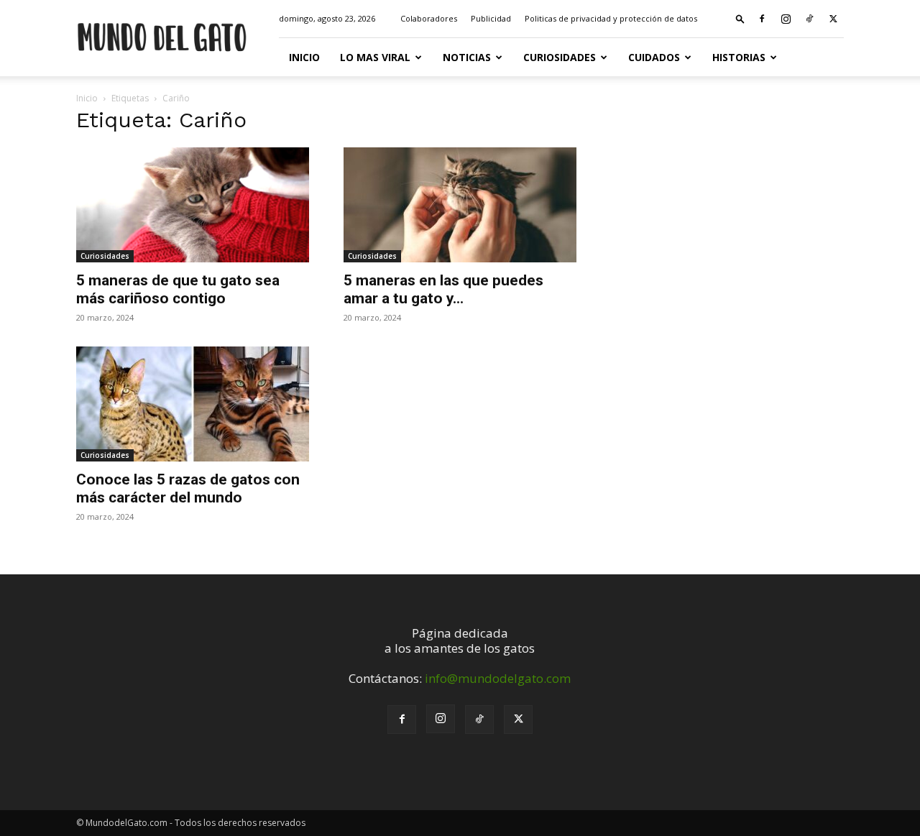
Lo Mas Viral (375, 57)
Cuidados (654, 57)
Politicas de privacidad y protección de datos (611, 18)
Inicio (304, 57)
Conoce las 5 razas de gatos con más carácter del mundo (188, 488)
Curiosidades (559, 57)
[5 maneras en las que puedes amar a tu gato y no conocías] (460, 204)
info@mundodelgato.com (498, 678)
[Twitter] (833, 19)
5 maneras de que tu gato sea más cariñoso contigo (178, 289)
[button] (740, 18)
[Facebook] (762, 19)
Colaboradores (428, 18)
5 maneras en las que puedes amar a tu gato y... (443, 289)
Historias (738, 57)
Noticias (467, 57)
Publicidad (491, 18)
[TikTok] (809, 19)
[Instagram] (785, 19)
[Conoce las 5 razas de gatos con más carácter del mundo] (192, 403)
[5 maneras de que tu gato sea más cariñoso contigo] (192, 204)
